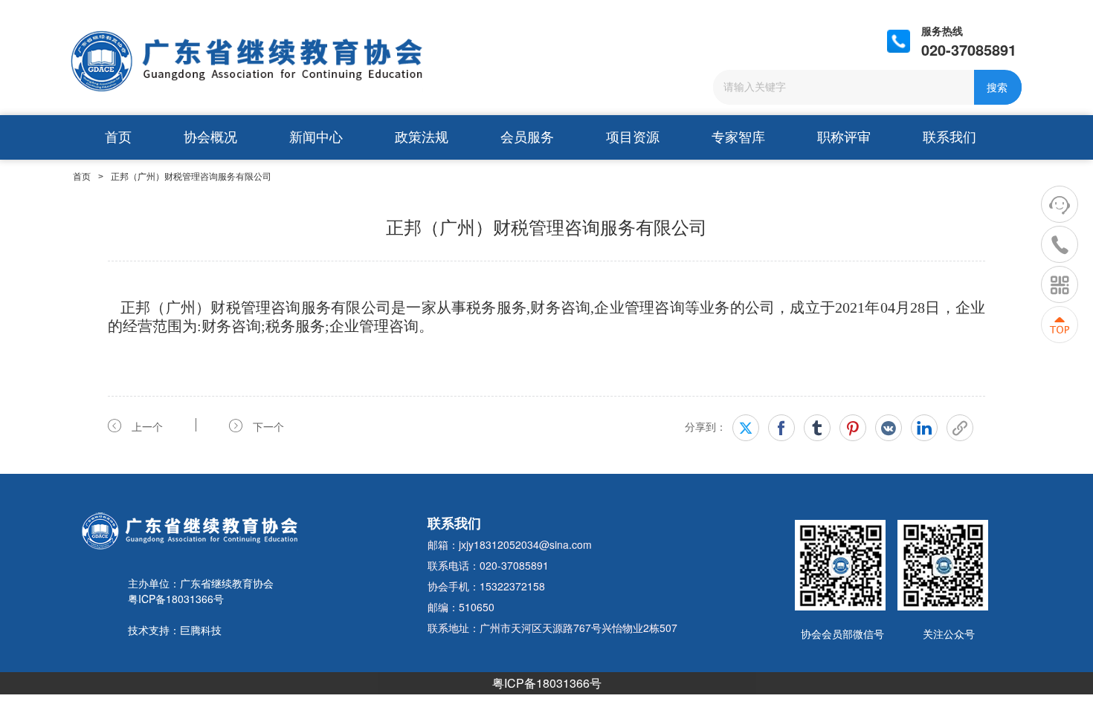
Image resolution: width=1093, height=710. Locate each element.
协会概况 (210, 137)
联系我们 (949, 137)
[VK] (888, 427)
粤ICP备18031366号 (547, 682)
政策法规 (421, 137)
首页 (118, 137)
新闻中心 (316, 137)
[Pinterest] (852, 427)
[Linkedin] (924, 427)
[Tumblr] (817, 427)
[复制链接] (960, 427)
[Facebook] (781, 427)
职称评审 (844, 137)
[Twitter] (745, 427)
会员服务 (527, 137)
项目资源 (633, 137)
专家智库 (738, 137)
